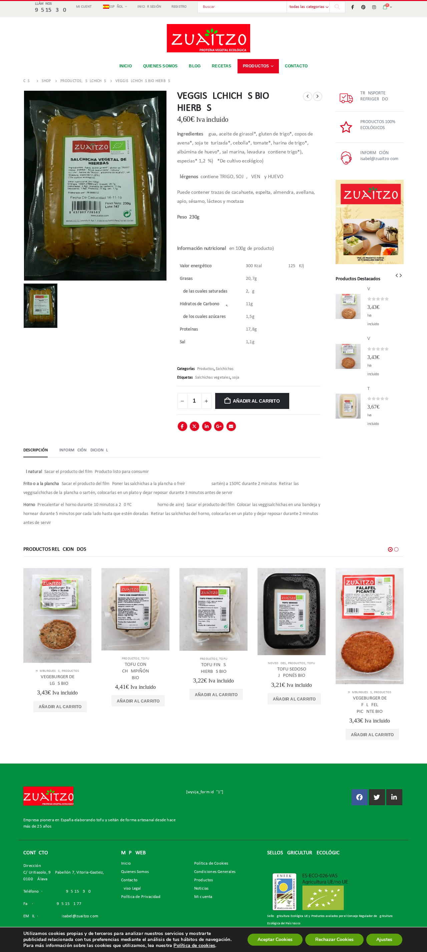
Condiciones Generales (215, 872)
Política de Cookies (211, 864)
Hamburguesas (48, 671)
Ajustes (384, 939)
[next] (317, 96)
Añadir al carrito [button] (60, 706)
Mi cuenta (84, 7)
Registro (179, 7)
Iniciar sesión (149, 7)
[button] (397, 276)
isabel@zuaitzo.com (80, 916)
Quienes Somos (135, 872)
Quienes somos (160, 66)
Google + (219, 426)
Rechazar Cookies (334, 939)
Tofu (145, 658)
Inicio (125, 66)
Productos (256, 66)
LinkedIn (206, 426)
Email (231, 426)
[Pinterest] (363, 7)
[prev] (307, 96)
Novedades (277, 663)
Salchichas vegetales (212, 378)
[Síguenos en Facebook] (359, 797)
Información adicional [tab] (83, 450)
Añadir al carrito (256, 401)
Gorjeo (194, 426)
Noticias (201, 889)
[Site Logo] (208, 38)
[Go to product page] (348, 306)
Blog (194, 66)
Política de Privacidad (140, 897)
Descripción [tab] (35, 450)
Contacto (296, 66)
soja (235, 378)
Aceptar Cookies (275, 939)
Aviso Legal (131, 889)
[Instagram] (374, 7)
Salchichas (225, 369)
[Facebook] (352, 7)
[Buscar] (337, 7)
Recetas (221, 66)
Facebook (182, 426)
